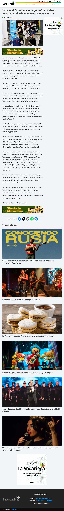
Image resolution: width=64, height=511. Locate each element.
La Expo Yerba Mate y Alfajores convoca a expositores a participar (28, 336)
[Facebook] (54, 1)
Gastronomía (45, 4)
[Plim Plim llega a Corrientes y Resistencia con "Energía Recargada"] (32, 355)
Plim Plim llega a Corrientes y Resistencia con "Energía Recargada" (28, 373)
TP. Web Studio (14, 509)
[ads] (22, 51)
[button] (59, 5)
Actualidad (32, 4)
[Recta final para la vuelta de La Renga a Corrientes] (32, 282)
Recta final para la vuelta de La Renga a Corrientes (21, 300)
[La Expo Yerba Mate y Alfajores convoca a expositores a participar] (32, 319)
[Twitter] (60, 1)
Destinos (38, 4)
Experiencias (53, 4)
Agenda (26, 4)
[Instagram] (57, 1)
